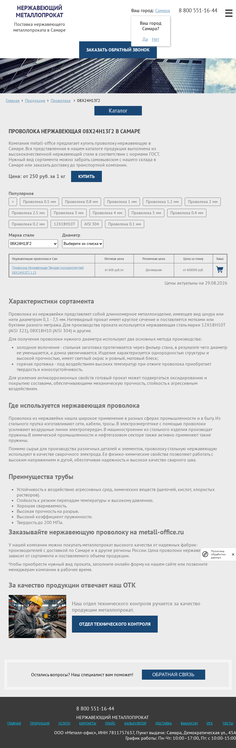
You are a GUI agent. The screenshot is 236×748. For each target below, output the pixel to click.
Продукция (40, 723)
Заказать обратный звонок (118, 50)
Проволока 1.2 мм (162, 201)
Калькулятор (135, 723)
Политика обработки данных (218, 554)
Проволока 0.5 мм (39, 201)
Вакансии (189, 723)
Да (145, 39)
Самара (162, 10)
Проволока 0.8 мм (81, 201)
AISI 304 (91, 224)
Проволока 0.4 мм (186, 212)
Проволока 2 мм (203, 201)
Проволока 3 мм (68, 212)
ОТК (210, 723)
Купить (86, 176)
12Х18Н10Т (64, 224)
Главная (14, 723)
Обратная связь (173, 674)
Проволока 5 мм (146, 212)
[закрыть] (233, 554)
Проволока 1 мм (122, 201)
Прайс (110, 723)
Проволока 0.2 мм (28, 224)
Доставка (163, 723)
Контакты (87, 723)
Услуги (64, 723)
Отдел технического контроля (115, 624)
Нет (155, 39)
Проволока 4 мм (107, 212)
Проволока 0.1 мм (124, 224)
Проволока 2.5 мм (28, 212)
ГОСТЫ (228, 723)
